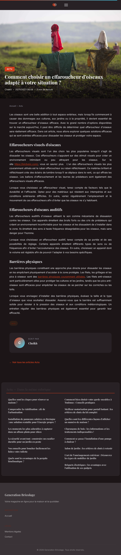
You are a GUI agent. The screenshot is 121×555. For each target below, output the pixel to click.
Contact (8, 536)
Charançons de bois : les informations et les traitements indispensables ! (87, 430)
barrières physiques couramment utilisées (61, 276)
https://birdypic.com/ (26, 164)
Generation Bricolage (20, 495)
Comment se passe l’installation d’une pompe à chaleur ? (88, 440)
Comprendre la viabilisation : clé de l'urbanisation (26, 411)
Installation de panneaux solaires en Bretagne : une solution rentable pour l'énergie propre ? (32, 421)
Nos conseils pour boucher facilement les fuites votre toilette (29, 450)
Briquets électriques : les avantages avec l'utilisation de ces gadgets (85, 466)
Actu (9, 69)
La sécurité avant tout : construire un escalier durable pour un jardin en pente (31, 440)
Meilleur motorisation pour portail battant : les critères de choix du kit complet (89, 411)
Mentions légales (13, 531)
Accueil (12, 106)
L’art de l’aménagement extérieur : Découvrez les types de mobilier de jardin (88, 457)
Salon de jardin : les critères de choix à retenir (88, 448)
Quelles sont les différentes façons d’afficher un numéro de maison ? (87, 421)
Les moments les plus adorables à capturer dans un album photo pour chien (30, 430)
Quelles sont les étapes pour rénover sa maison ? (28, 401)
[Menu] (66, 5)
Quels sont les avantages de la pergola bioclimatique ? (27, 460)
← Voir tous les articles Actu (24, 362)
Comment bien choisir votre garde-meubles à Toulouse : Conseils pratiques (88, 401)
